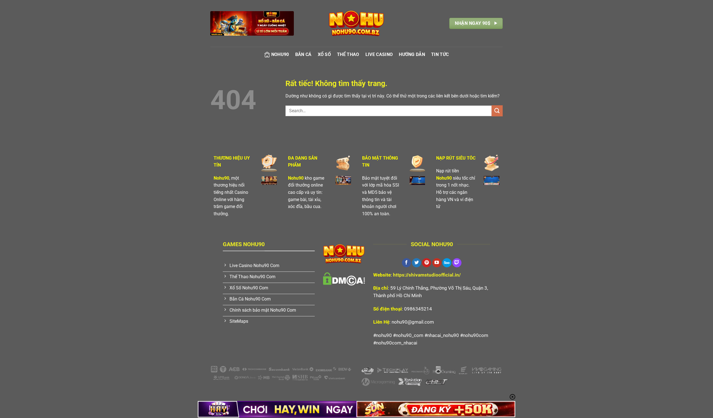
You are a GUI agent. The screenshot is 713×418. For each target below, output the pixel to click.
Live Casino (379, 54)
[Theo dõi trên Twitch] (457, 263)
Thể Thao (348, 54)
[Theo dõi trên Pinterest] (426, 263)
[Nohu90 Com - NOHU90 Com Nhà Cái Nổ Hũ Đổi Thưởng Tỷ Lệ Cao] (356, 23)
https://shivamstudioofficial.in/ (427, 275)
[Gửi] (497, 110)
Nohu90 (280, 54)
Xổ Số (324, 54)
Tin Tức (440, 54)
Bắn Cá (303, 54)
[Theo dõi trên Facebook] (406, 263)
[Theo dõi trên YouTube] (436, 263)
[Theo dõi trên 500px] (446, 263)
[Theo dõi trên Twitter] (416, 263)
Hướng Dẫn (412, 54)
